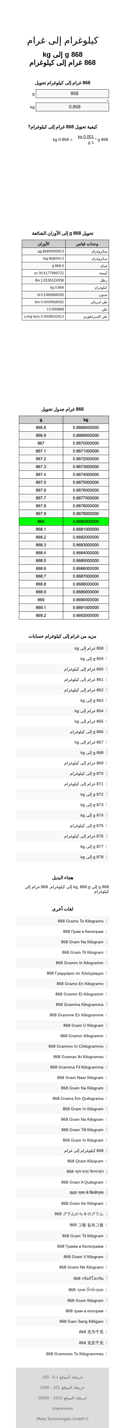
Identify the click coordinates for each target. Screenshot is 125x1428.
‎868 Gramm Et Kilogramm (79, 994)
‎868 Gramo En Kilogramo (80, 983)
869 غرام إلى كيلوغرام (83, 763)
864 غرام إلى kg (89, 710)
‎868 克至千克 (91, 1342)
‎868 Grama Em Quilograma (78, 1098)
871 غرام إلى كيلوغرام (83, 784)
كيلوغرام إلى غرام (62, 40)
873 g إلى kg (92, 804)
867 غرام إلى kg (89, 742)
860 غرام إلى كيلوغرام (83, 669)
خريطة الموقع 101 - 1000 (62, 1387)
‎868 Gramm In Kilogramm (79, 962)
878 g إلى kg (92, 857)
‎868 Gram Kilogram (85, 1300)
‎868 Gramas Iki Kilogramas (78, 1056)
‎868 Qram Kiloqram (85, 1161)
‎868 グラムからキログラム (79, 1213)
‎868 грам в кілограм (84, 1311)
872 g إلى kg (92, 794)
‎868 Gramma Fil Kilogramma (76, 1067)
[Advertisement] (62, 14)
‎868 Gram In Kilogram (83, 1140)
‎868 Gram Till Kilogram (82, 1129)
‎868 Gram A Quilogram (82, 1182)
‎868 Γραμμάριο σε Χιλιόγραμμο (75, 973)
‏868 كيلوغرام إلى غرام (83, 1150)
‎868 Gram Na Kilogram (82, 942)
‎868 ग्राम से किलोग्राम (86, 1192)
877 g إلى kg (92, 846)
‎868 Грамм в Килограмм (80, 1246)
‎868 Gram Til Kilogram (82, 952)
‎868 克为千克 (91, 1331)
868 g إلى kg (92, 752)
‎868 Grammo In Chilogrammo (76, 1046)
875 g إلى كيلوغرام (86, 825)
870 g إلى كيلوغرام (86, 773)
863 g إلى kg (92, 700)
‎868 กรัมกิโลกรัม (88, 1278)
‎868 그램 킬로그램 (86, 1224)
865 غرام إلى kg (89, 721)
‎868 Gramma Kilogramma (79, 1004)
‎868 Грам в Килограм (83, 931)
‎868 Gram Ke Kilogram (82, 1203)
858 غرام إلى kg (89, 648)
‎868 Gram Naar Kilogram (80, 1077)
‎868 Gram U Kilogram (83, 1025)
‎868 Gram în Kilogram (83, 1109)
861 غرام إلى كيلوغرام (83, 679)
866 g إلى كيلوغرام (86, 731)
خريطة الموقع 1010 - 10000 (62, 1398)
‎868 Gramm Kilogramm (81, 1035)
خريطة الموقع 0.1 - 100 (62, 1377)
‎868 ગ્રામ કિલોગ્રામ (86, 1289)
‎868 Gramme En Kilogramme (76, 1015)
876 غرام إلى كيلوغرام (83, 836)
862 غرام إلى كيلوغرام (83, 690)
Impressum (62, 1408)
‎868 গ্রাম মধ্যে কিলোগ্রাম (85, 1171)
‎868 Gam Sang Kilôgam (81, 1321)
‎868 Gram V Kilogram (83, 1256)
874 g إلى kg (92, 815)
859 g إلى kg (92, 658)
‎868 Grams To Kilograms (80, 921)
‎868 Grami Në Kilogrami (81, 1267)
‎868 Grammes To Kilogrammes (74, 1353)
